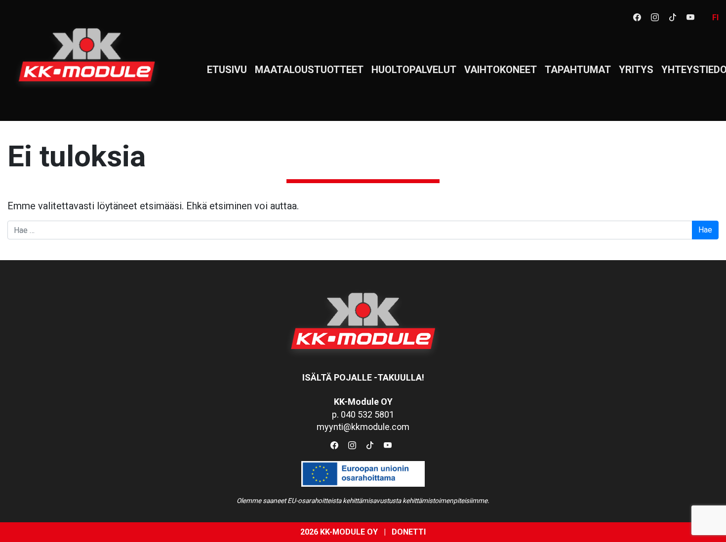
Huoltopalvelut (413, 70)
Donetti (409, 532)
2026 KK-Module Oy (339, 532)
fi (715, 17)
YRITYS (636, 70)
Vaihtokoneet (500, 70)
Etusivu (227, 70)
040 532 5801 (367, 414)
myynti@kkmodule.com (363, 427)
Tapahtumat (578, 70)
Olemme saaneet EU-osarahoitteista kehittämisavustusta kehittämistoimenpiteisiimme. (363, 500)
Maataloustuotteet (309, 70)
